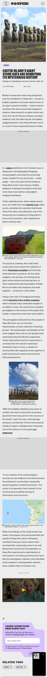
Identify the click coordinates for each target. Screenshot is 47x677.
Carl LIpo (20, 258)
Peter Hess (10, 86)
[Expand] (35, 654)
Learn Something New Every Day (17, 627)
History (19, 667)
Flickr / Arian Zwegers (2, 35)
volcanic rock (32, 205)
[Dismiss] (43, 654)
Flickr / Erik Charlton (28, 404)
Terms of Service (13, 648)
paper (9, 168)
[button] (23, 590)
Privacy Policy (27, 648)
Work (6, 667)
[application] (23, 590)
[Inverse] (20, 3)
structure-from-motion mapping (24, 300)
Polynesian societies (18, 270)
